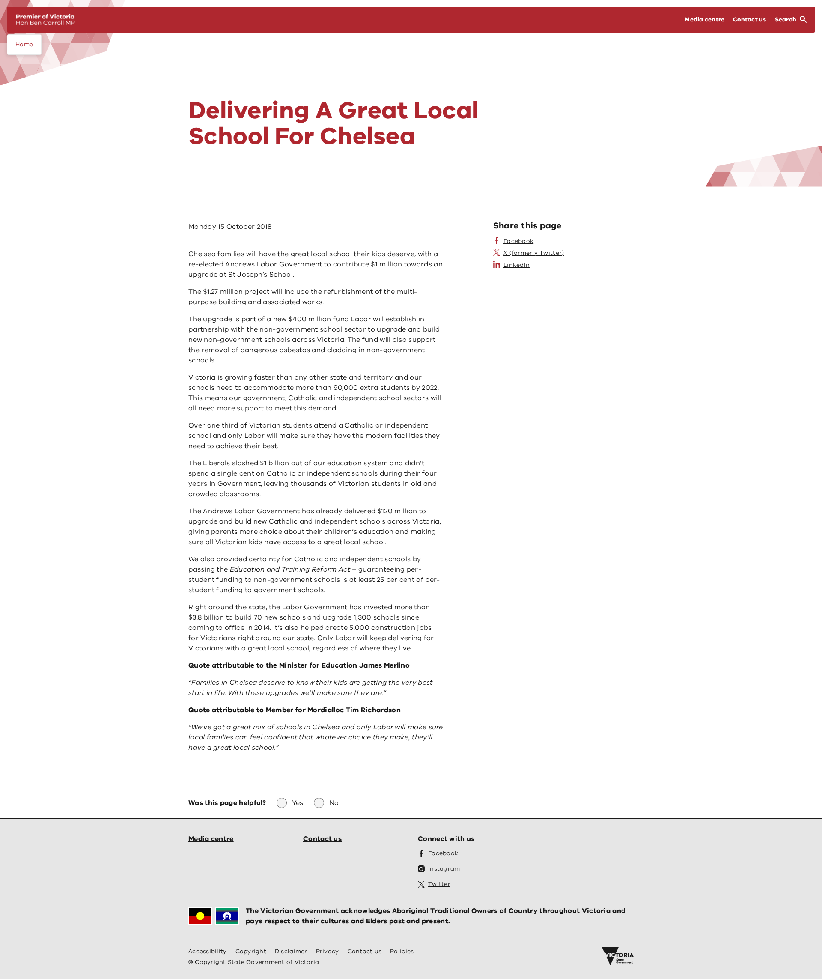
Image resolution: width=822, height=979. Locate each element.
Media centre (211, 838)
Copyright (250, 951)
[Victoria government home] (618, 956)
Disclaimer (291, 951)
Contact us (322, 838)
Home (24, 44)
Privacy (327, 951)
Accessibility (207, 951)
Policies (402, 951)
